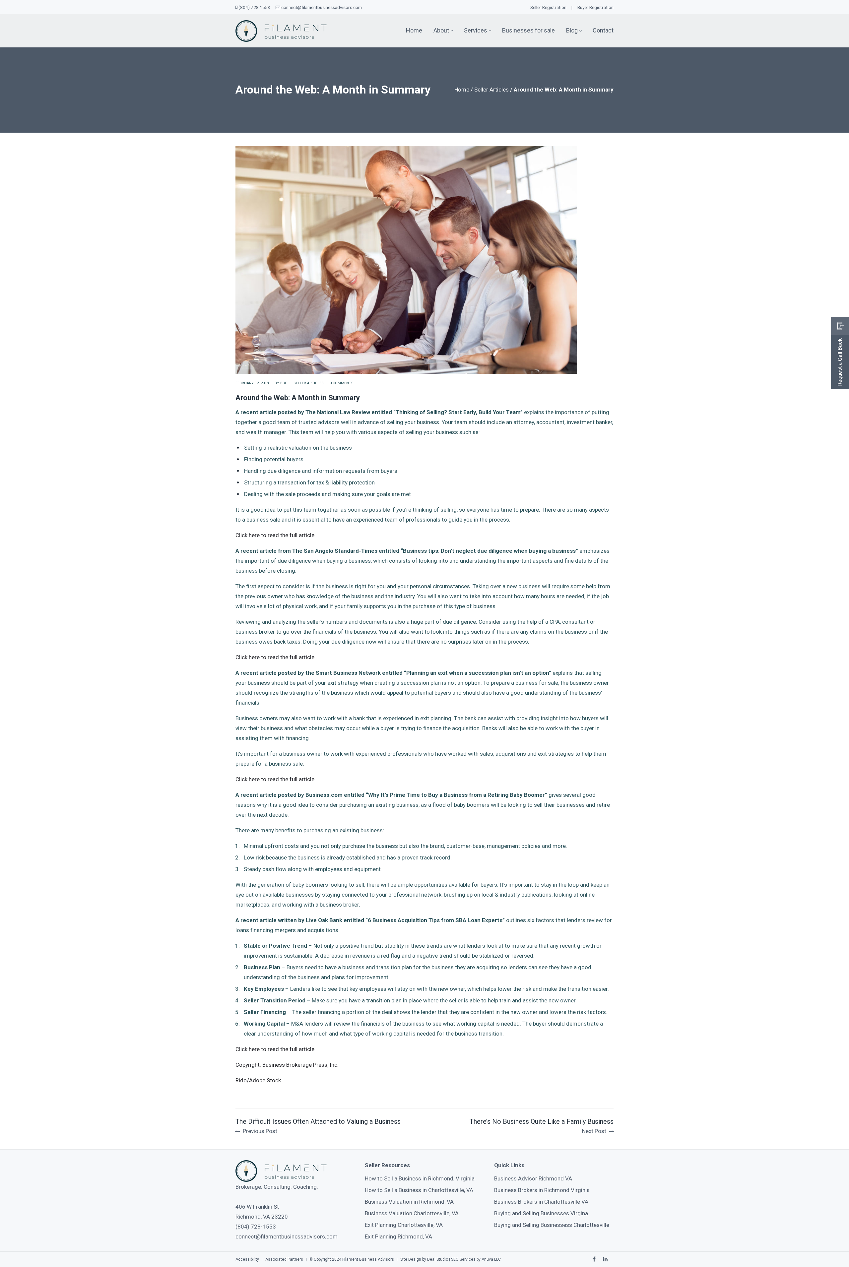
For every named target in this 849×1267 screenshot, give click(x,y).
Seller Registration (548, 7)
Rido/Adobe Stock (258, 1080)
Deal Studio (437, 1259)
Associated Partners (284, 1259)
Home (461, 89)
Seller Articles (491, 89)
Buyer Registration (595, 7)
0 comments (342, 383)
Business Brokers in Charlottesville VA (541, 1201)
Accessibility (247, 1259)
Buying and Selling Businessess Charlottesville (551, 1225)
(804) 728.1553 (254, 7)
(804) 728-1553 (255, 1226)
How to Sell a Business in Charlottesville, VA (419, 1190)
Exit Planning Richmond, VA (398, 1236)
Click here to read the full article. (275, 535)
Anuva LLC (491, 1259)
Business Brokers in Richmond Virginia (542, 1190)
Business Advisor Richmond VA (533, 1178)
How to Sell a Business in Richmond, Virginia (420, 1178)
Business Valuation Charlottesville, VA (412, 1213)
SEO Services (463, 1259)
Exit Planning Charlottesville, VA (404, 1225)
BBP (284, 383)
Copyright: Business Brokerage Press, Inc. (287, 1064)
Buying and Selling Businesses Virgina (541, 1213)
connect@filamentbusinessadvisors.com (321, 7)
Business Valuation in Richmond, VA (409, 1201)
